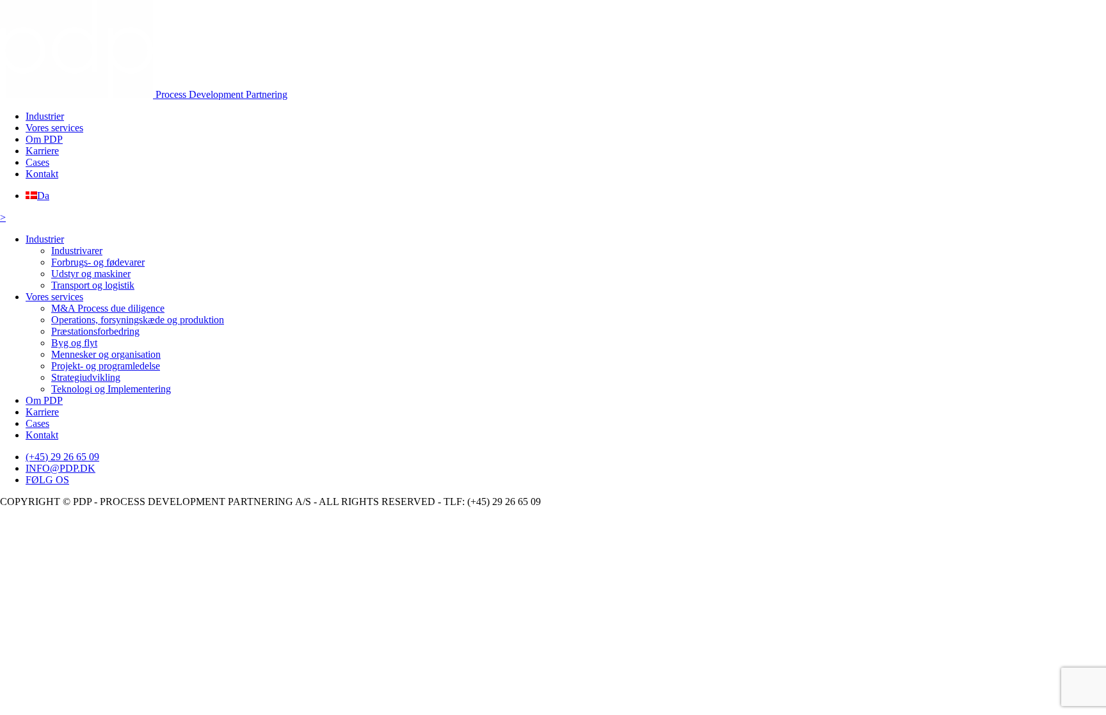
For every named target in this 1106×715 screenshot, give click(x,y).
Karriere (42, 150)
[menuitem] (37, 195)
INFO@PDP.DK (60, 468)
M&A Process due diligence (107, 308)
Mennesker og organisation (106, 354)
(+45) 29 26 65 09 (62, 456)
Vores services (54, 127)
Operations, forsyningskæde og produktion (137, 319)
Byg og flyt (74, 342)
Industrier (45, 116)
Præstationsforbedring (95, 331)
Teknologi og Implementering (111, 388)
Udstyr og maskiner (91, 273)
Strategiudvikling (85, 377)
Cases (37, 162)
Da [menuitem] (43, 195)
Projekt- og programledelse (105, 365)
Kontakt (42, 173)
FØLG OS (47, 479)
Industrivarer (76, 250)
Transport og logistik (92, 285)
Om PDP (44, 139)
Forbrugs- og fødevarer (98, 262)
